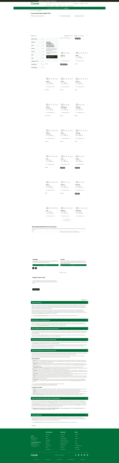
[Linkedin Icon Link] (84, 455)
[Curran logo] (35, 3)
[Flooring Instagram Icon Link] (75, 455)
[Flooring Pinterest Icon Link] (81, 455)
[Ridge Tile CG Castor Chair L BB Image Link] (45, 24)
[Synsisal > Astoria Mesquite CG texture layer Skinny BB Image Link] (67, 24)
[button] (66, 61)
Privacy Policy (59, 459)
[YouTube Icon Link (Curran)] (87, 455)
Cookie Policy (48, 459)
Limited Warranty (71, 459)
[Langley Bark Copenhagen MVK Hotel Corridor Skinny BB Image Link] (81, 24)
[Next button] (87, 53)
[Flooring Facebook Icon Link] (78, 455)
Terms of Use (36, 459)
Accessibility (83, 459)
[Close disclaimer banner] (104, 8)
